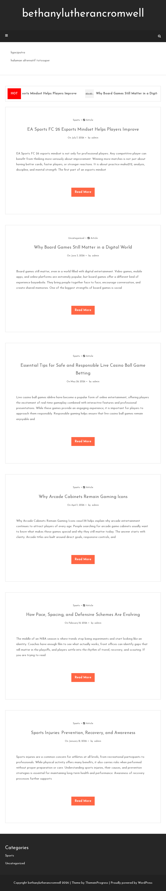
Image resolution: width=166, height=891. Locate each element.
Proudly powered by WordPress (131, 883)
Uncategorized (76, 238)
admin (94, 138)
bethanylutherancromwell (83, 13)
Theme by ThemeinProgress (90, 883)
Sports (76, 120)
